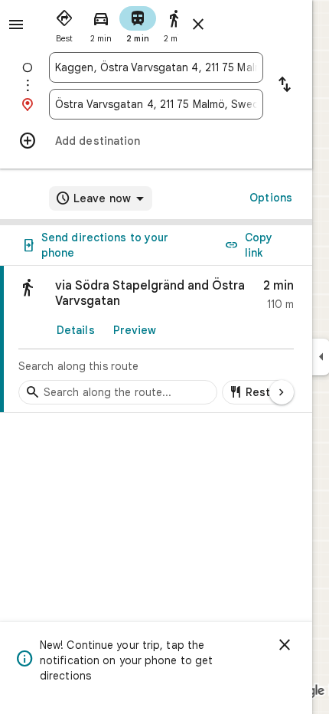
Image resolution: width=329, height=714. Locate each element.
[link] (156, 339)
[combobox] (156, 67)
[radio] (64, 23)
